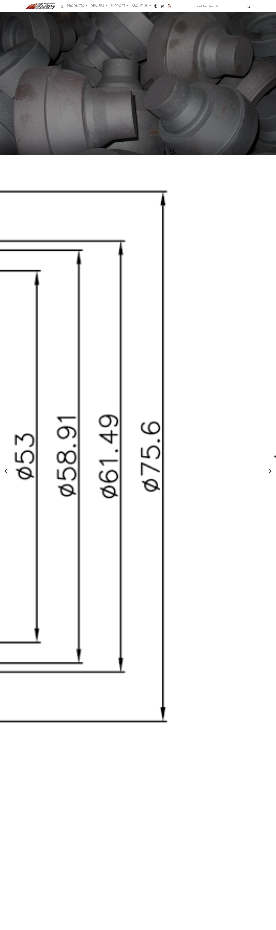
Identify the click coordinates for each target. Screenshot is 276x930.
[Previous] (6, 471)
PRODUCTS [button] (76, 5)
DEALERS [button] (98, 5)
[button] (169, 6)
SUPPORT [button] (118, 5)
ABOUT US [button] (140, 5)
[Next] (269, 471)
